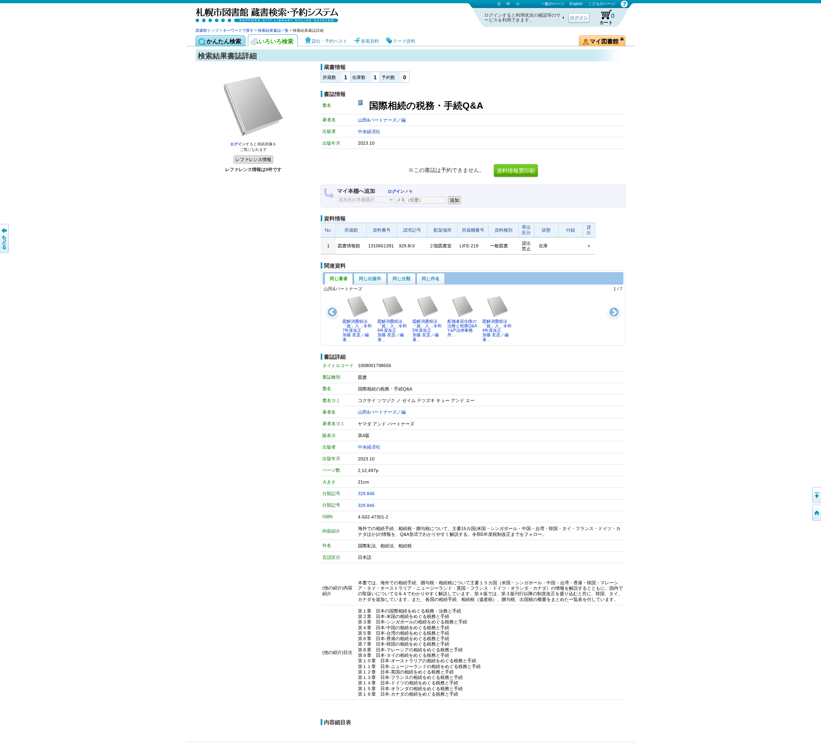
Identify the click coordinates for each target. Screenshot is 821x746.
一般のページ (552, 4)
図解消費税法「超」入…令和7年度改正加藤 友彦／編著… (357, 330)
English (576, 4)
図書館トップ (207, 30)
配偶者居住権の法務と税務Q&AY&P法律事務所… (462, 328)
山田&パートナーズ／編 (382, 120)
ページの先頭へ (816, 495)
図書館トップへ (816, 513)
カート (607, 18)
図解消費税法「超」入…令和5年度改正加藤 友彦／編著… (427, 330)
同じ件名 (431, 278)
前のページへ (5, 238)
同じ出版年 (370, 278)
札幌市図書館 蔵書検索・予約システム (263, 13)
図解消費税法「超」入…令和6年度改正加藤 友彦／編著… (392, 330)
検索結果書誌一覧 (273, 30)
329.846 (366, 493)
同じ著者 (339, 278)
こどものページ (601, 4)
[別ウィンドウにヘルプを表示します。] (624, 4)
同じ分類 (401, 278)
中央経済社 (369, 131)
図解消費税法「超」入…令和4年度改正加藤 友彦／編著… (497, 330)
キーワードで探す (238, 30)
